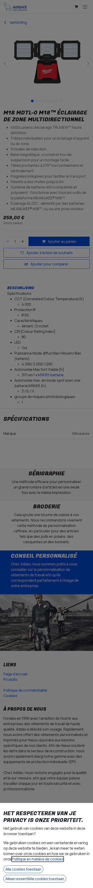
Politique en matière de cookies (37, 859)
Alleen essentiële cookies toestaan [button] (34, 878)
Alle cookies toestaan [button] (23, 869)
